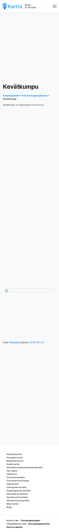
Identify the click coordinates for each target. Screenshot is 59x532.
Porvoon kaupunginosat (34, 95)
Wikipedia (14, 342)
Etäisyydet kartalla (16, 487)
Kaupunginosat (11, 95)
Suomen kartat (14, 454)
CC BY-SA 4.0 (36, 342)
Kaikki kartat (13, 464)
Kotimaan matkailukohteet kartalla (24, 467)
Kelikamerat (13, 484)
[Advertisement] (29, 48)
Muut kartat (13, 503)
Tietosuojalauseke (30, 520)
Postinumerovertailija (18, 480)
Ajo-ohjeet (12, 470)
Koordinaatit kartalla (17, 497)
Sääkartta (12, 474)
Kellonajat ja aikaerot (17, 494)
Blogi (9, 507)
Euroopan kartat (15, 457)
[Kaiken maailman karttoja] (12, 6)
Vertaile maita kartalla (18, 500)
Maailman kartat (15, 460)
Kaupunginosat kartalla (19, 490)
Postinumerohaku (16, 477)
